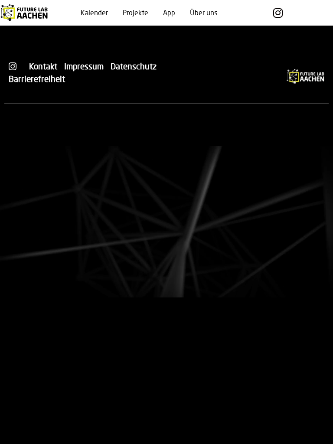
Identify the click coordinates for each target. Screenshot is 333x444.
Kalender (94, 12)
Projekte (135, 12)
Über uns (203, 12)
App (169, 12)
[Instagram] (277, 12)
